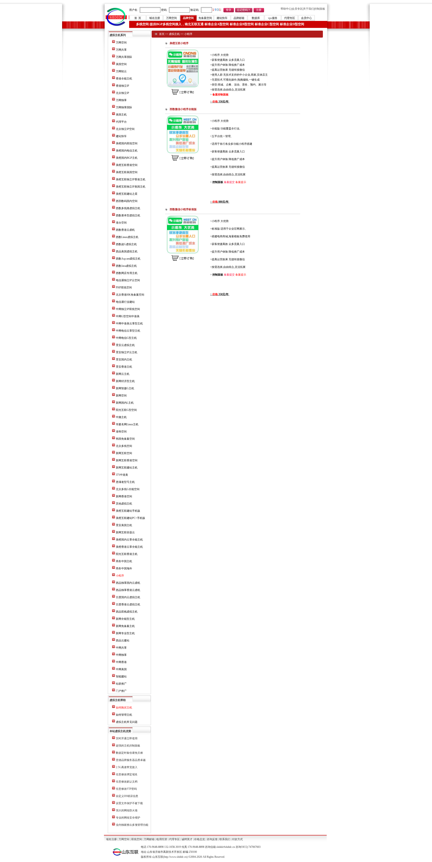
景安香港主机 (124, 366)
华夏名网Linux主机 (127, 424)
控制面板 (319, 8)
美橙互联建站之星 (126, 193)
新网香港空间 (124, 496)
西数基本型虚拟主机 (128, 215)
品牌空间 (188, 18)
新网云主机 (122, 374)
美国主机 (121, 114)
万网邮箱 (149, 839)
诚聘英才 (187, 839)
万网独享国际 (124, 107)
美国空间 (121, 64)
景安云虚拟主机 (125, 345)
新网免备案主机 (125, 626)
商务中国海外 (124, 568)
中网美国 (121, 669)
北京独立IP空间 (125, 129)
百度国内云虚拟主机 (128, 597)
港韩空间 (121, 431)
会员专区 (297, 8)
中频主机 (121, 417)
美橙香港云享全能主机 (129, 546)
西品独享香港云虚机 (128, 590)
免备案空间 (205, 18)
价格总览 (199, 839)
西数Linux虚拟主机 (127, 237)
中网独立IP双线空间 (128, 309)
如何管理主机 (124, 714)
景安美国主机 (124, 525)
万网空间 (171, 18)
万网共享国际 (124, 57)
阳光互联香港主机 (126, 554)
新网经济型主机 (125, 381)
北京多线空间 (124, 446)
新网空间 (121, 395)
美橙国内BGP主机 (126, 157)
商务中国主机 (124, 561)
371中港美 (122, 474)
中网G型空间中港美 (128, 316)
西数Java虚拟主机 (126, 265)
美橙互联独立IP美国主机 (130, 186)
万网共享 (121, 49)
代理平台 (121, 121)
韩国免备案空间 (125, 438)
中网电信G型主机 (126, 337)
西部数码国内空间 (126, 201)
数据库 (256, 18)
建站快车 (222, 18)
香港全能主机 (124, 78)
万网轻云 (121, 71)
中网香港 (121, 662)
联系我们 (224, 839)
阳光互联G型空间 (126, 410)
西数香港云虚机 (125, 229)
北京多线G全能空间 (128, 489)
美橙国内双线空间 (126, 143)
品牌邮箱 (239, 18)
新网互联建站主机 (126, 467)
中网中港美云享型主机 (129, 323)
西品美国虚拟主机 (126, 251)
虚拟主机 (174, 34)
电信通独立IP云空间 (128, 280)
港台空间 (121, 222)
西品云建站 (122, 640)
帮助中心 (286, 8)
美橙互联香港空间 (126, 165)
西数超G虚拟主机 (126, 244)
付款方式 (237, 839)
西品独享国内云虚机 (128, 582)
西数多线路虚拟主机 (128, 208)
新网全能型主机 (125, 618)
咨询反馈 (212, 839)
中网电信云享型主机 (128, 330)
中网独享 (121, 654)
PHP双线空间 (124, 287)
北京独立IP (122, 93)
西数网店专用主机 (126, 273)
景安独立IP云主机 (126, 352)
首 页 (137, 18)
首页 (161, 34)
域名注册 (154, 18)
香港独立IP (122, 85)
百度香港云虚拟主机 (128, 604)
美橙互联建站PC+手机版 (130, 518)
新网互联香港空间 (126, 460)
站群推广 (121, 683)
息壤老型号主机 (125, 482)
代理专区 (289, 18)
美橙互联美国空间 (126, 172)
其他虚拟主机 (124, 503)
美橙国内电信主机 (126, 150)
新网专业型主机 (125, 633)
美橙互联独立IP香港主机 (130, 179)
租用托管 (161, 839)
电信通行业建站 (125, 301)
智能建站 (121, 676)
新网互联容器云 (125, 532)
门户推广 (121, 690)
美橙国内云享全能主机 (129, 539)
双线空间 (136, 839)
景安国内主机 (124, 359)
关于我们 (308, 8)
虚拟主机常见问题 (126, 722)
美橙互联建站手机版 (128, 510)
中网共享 (121, 647)
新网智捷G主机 (125, 388)
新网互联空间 (124, 453)
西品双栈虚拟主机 (126, 611)
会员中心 (306, 18)
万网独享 (121, 100)
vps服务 (272, 18)
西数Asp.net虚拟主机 (128, 258)
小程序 (188, 34)
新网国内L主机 (125, 402)
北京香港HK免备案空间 (130, 294)
